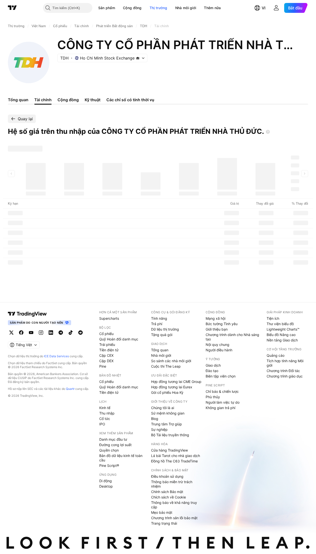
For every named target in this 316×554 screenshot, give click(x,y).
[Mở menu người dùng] (276, 8)
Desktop (106, 486)
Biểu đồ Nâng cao (281, 335)
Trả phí (156, 324)
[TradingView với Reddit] (80, 332)
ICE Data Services (56, 356)
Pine (102, 366)
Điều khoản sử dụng (167, 476)
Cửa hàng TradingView (169, 450)
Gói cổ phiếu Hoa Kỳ (167, 392)
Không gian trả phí (220, 408)
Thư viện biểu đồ (280, 324)
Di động (105, 481)
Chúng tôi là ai (162, 408)
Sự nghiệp (159, 429)
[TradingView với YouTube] (31, 332)
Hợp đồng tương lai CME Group (176, 381)
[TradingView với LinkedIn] (50, 332)
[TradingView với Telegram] (60, 332)
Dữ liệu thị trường (165, 329)
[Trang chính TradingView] (12, 7)
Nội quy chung (217, 344)
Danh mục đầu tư (113, 439)
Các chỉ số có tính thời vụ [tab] (130, 99)
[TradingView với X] (11, 332)
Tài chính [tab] (43, 99)
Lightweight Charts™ (283, 329)
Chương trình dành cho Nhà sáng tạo (232, 337)
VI (263, 7)
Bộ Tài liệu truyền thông (170, 435)
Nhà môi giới (185, 8)
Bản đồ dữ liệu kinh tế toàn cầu (120, 458)
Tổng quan (159, 350)
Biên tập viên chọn (221, 376)
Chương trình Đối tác (283, 371)
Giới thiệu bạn (217, 329)
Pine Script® (109, 465)
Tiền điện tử (108, 350)
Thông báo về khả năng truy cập (174, 504)
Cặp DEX (106, 361)
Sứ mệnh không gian (167, 413)
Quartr (70, 389)
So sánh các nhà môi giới (171, 361)
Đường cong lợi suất (115, 445)
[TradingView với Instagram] (41, 332)
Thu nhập (107, 413)
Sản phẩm (106, 8)
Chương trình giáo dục (285, 376)
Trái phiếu (107, 344)
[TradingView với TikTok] (70, 332)
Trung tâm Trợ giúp (166, 424)
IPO (102, 424)
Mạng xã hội (215, 318)
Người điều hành (219, 350)
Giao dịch (213, 365)
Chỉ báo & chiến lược (222, 391)
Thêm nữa (212, 8)
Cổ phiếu (106, 334)
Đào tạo (212, 371)
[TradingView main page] (27, 313)
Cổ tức (104, 418)
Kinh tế (104, 408)
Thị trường (158, 8)
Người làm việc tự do (222, 402)
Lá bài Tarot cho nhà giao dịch (175, 456)
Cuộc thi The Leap (166, 366)
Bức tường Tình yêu (221, 324)
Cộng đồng (132, 8)
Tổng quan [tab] (18, 99)
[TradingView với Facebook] (21, 332)
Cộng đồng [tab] (68, 99)
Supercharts (109, 318)
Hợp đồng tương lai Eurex (171, 387)
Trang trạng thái (164, 523)
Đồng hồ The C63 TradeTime (174, 461)
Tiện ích (273, 318)
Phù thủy (213, 397)
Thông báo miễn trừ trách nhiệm (171, 484)
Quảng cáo (275, 355)
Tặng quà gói (161, 335)
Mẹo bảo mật (161, 512)
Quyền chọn (109, 450)
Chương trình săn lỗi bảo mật (174, 518)
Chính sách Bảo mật (167, 492)
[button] (119, 8)
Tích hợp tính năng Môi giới (285, 363)
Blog (154, 418)
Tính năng (159, 318)
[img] (138, 58)
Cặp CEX (106, 355)
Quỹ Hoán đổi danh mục (118, 339)
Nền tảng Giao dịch (282, 340)
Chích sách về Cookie (168, 497)
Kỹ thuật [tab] (92, 99)
